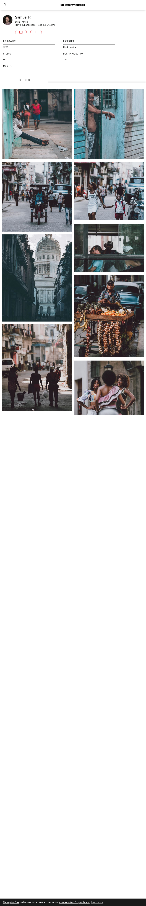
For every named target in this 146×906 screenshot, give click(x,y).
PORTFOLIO (24, 80)
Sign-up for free (11, 902)
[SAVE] (36, 32)
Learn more (97, 902)
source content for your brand (74, 902)
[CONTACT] (21, 32)
